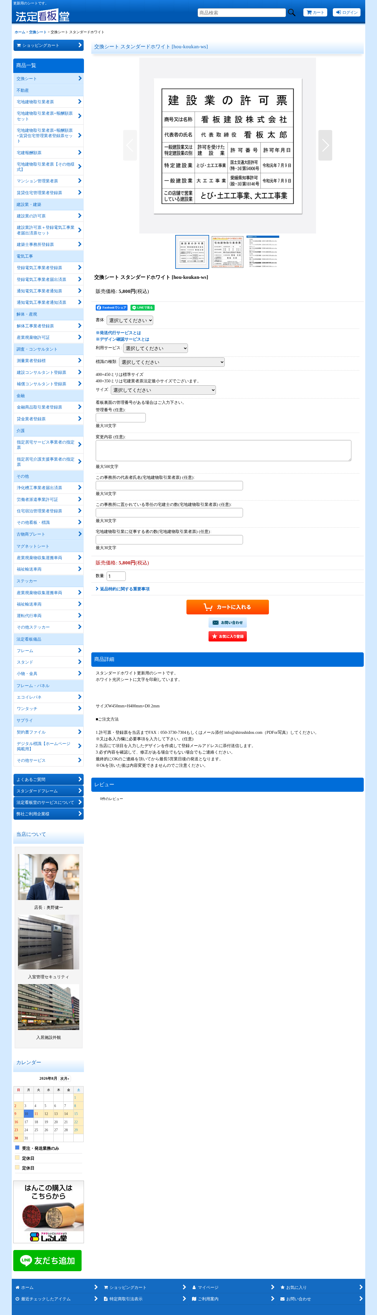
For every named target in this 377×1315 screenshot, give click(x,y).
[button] (130, 145)
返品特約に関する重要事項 (125, 588)
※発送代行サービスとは (118, 332)
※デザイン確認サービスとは (122, 339)
